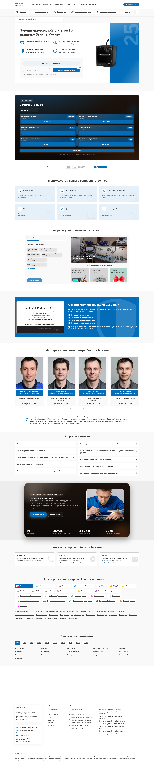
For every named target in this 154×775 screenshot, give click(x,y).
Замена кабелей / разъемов (30, 139)
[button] (73, 409)
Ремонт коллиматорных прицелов (80, 720)
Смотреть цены (55, 514)
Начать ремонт (132, 4)
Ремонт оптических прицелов (78, 712)
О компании (47, 4)
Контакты (92, 4)
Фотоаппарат (61, 12)
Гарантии (76, 4)
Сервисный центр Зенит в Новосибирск (112, 724)
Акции (68, 4)
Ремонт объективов (75, 709)
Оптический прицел (41, 12)
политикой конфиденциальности (47, 74)
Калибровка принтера (86, 127)
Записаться (47, 121)
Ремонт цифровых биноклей (78, 725)
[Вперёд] (137, 12)
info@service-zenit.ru (108, 563)
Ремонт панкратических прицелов (80, 723)
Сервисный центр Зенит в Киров (109, 734)
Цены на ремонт (59, 4)
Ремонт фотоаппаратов (76, 714)
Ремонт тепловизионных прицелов (80, 717)
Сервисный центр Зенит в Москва (110, 709)
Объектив (23, 12)
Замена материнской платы (30, 127)
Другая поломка (100, 167)
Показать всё (77, 150)
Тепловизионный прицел (83, 12)
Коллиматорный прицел (108, 12)
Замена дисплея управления (88, 139)
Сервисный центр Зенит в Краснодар (111, 731)
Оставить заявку (38, 514)
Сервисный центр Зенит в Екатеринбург (112, 721)
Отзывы (84, 4)
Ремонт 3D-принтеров (76, 728)
